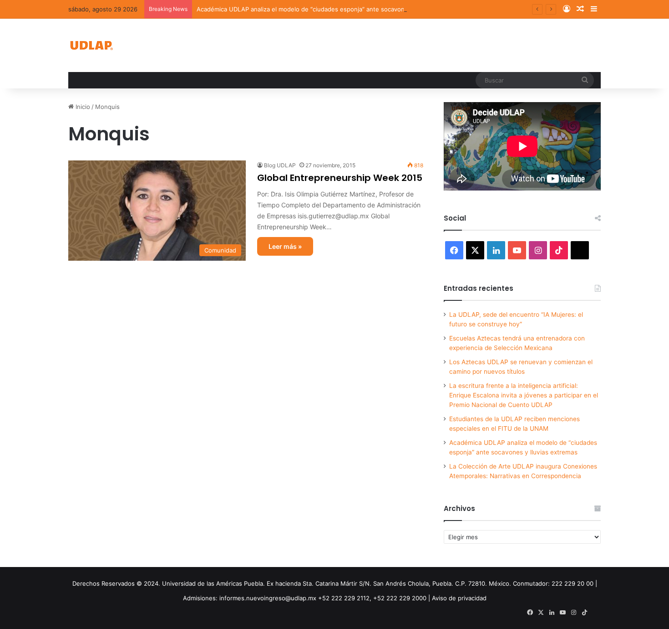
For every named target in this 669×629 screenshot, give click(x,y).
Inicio (82, 106)
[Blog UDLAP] (91, 45)
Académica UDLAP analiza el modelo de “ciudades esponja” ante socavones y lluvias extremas (330, 9)
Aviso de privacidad (459, 598)
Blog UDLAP (280, 165)
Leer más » (285, 246)
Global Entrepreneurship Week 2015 (339, 177)
